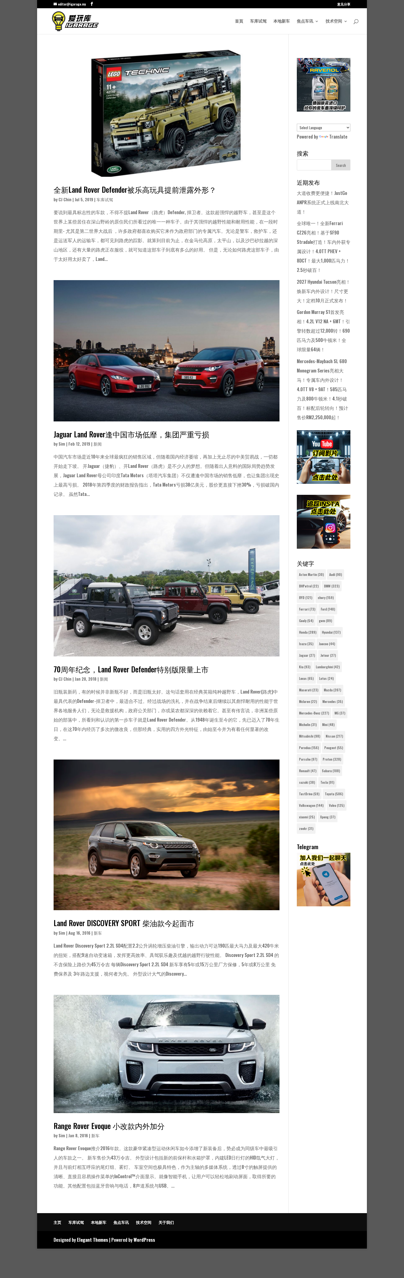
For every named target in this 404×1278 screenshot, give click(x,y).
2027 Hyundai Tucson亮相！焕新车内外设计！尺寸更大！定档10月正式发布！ (323, 291)
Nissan (334, 736)
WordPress (144, 1239)
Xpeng (327, 817)
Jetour (328, 655)
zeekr (306, 828)
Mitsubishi (309, 736)
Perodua (309, 747)
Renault (307, 770)
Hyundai (331, 632)
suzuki (307, 782)
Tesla (327, 782)
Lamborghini (328, 666)
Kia (304, 666)
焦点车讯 (305, 21)
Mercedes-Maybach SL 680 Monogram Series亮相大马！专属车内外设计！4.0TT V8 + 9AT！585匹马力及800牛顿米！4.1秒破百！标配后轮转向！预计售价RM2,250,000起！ (322, 389)
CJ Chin (65, 199)
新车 (98, 933)
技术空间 (334, 21)
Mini (328, 724)
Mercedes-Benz (314, 713)
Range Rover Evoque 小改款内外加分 (109, 1125)
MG (339, 713)
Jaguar (307, 655)
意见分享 (343, 4)
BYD (305, 597)
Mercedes (332, 701)
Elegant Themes (92, 1239)
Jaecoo (327, 643)
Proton (332, 759)
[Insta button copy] (323, 546)
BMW (331, 586)
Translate (338, 136)
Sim (62, 444)
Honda (307, 632)
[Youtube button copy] (323, 481)
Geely (306, 620)
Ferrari (307, 609)
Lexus (306, 678)
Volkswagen (311, 805)
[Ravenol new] (323, 109)
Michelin (308, 724)
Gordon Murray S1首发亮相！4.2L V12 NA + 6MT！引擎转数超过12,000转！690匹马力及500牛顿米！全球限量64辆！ (323, 330)
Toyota (334, 793)
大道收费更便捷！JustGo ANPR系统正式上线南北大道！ (323, 202)
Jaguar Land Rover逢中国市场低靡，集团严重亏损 (131, 434)
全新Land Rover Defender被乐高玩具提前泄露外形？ (135, 189)
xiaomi (307, 817)
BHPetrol (309, 586)
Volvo (336, 805)
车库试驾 (258, 21)
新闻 (97, 444)
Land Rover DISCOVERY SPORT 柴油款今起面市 (124, 922)
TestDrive (309, 793)
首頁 (239, 21)
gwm (325, 620)
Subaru (331, 770)
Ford (328, 609)
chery (326, 597)
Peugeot (333, 747)
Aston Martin (311, 574)
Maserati (308, 690)
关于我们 (166, 1222)
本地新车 (281, 21)
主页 (57, 1222)
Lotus (326, 678)
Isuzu (306, 643)
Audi (335, 574)
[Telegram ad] (323, 904)
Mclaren (308, 701)
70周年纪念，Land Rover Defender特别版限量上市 (131, 669)
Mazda (332, 690)
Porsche (308, 759)
